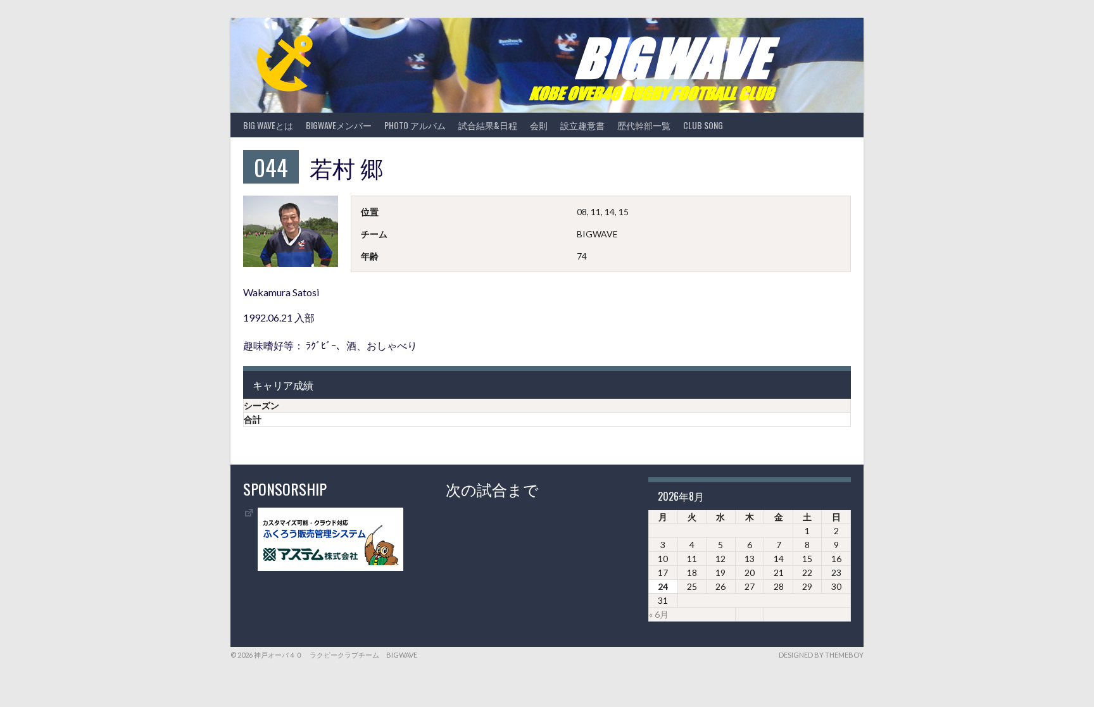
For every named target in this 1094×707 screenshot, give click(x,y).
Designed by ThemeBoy (821, 655)
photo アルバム (415, 125)
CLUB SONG (703, 125)
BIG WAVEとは (268, 125)
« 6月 (659, 614)
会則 (539, 125)
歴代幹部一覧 (643, 125)
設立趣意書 (582, 125)
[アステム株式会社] (330, 567)
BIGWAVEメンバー (339, 125)
